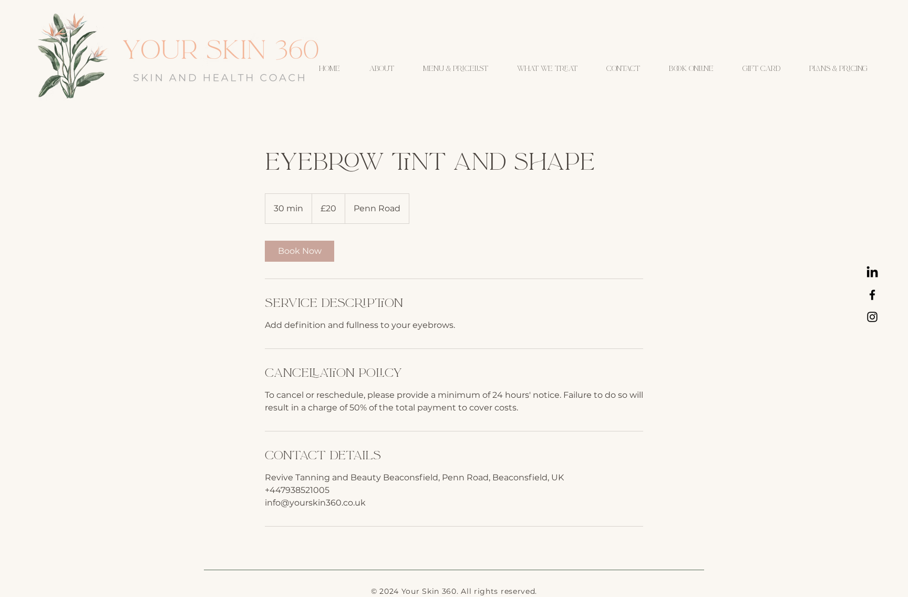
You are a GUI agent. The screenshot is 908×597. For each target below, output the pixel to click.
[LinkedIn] (872, 273)
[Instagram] (872, 317)
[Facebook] (872, 295)
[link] (299, 251)
